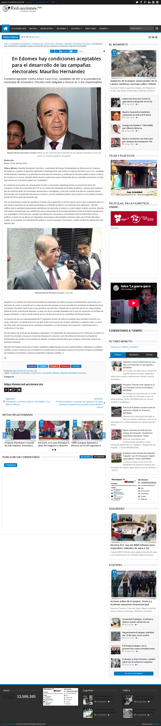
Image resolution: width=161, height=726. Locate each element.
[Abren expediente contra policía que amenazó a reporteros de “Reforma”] (88, 700)
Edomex (56, 373)
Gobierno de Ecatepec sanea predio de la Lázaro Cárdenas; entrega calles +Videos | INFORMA (133, 82)
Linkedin (149, 2)
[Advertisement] (100, 15)
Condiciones (36, 373)
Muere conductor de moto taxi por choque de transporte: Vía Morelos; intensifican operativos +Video (138, 140)
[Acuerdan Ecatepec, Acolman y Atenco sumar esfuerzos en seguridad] (115, 623)
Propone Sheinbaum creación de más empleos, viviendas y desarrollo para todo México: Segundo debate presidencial (19, 444)
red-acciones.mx (9, 724)
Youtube (153, 2)
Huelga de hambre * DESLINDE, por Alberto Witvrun (137, 127)
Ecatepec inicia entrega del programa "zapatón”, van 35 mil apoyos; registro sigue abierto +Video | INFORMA (139, 456)
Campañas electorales (20, 373)
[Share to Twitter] (10, 438)
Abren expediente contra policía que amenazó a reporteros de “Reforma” (105, 697)
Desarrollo (47, 373)
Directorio (90, 28)
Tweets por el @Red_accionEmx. (125, 347)
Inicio (6, 28)
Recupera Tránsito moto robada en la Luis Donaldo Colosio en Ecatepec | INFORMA (139, 388)
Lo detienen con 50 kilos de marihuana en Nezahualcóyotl (105, 711)
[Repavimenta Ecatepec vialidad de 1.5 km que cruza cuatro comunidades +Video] (115, 636)
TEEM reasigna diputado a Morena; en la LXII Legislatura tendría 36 (86, 444)
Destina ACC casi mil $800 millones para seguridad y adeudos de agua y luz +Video (132, 546)
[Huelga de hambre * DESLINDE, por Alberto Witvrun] (115, 129)
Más (53, 2)
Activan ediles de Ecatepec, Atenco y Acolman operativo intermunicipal (131, 602)
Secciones (61, 28)
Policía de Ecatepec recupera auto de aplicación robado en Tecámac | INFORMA (139, 410)
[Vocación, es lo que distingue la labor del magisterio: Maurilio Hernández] (54, 430)
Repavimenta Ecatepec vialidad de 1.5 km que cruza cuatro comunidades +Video (138, 634)
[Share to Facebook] (7, 438)
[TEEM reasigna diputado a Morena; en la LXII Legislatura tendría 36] (87, 430)
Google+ (145, 2)
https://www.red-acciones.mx (25, 371)
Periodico (29, 2)
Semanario (134, 355)
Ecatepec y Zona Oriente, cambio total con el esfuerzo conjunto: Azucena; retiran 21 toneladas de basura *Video (138, 660)
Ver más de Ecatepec (134, 673)
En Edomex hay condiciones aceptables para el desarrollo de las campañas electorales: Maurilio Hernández (56, 65)
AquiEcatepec (46, 28)
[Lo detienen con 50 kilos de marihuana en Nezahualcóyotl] (88, 713)
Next (4, 435)
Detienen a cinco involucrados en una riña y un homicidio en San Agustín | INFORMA (139, 365)
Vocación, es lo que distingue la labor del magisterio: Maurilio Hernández (53, 444)
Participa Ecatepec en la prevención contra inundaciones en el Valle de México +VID (138, 647)
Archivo (33, 28)
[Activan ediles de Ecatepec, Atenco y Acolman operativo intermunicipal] (133, 584)
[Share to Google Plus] (14, 438)
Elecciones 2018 (18, 28)
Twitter (137, 2)
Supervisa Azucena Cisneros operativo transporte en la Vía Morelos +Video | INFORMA (137, 100)
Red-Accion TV (42, 2)
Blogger (85, 457)
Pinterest (157, 2)
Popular (118, 355)
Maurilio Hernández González (73, 373)
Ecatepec (75, 28)
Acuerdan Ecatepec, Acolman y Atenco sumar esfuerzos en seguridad (137, 620)
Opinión (103, 28)
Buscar (156, 28)
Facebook (141, 2)
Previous (104, 435)
